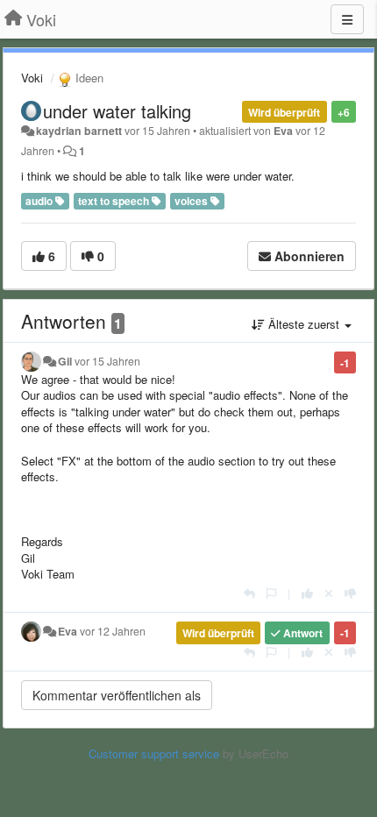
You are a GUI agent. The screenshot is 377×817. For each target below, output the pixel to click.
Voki (32, 77)
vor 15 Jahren (107, 361)
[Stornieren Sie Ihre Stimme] (328, 593)
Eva (283, 131)
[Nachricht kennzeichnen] (271, 593)
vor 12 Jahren (113, 631)
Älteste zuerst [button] (304, 324)
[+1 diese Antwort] (307, 593)
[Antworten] (249, 593)
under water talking (117, 111)
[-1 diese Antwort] (350, 593)
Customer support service (154, 753)
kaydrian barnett (79, 131)
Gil (65, 361)
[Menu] (347, 19)
